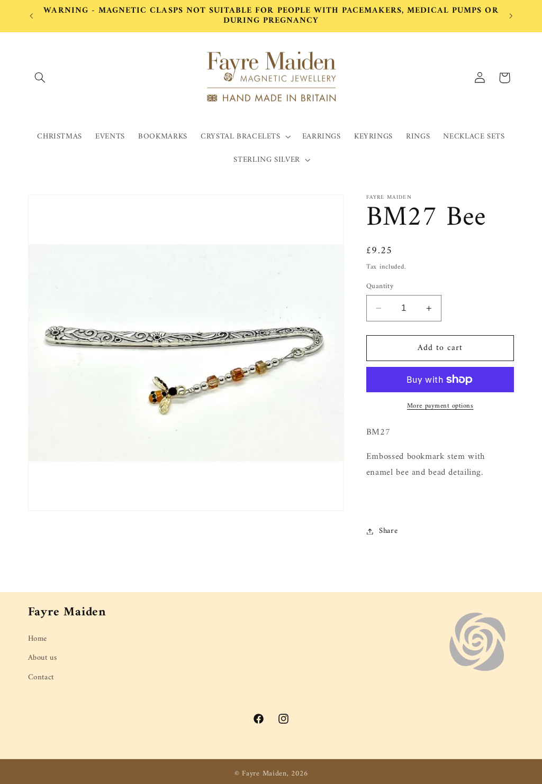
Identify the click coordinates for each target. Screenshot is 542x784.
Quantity (379, 286)
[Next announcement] (510, 15)
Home (38, 638)
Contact (41, 677)
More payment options (440, 406)
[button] (40, 78)
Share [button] (388, 531)
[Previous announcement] (31, 15)
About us (42, 658)
